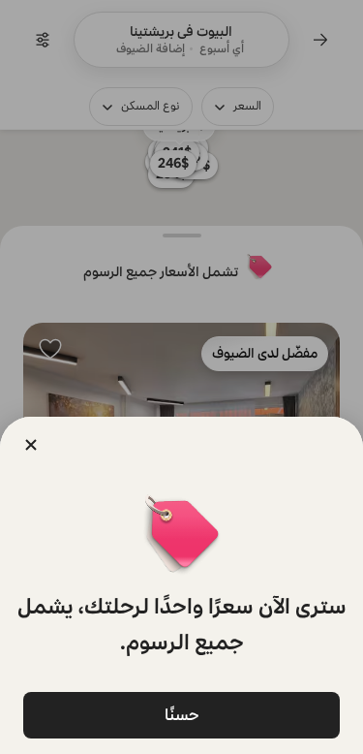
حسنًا (182, 715)
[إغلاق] (31, 445)
